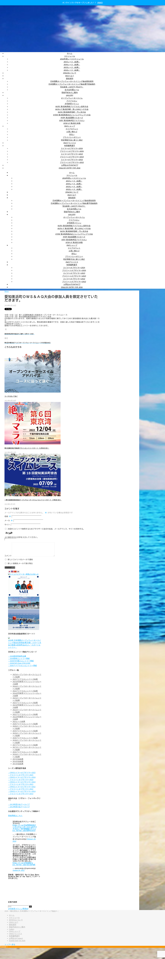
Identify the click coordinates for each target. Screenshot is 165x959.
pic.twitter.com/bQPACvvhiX (24, 830)
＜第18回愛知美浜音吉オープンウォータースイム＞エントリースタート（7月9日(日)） (33, 500)
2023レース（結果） (72, 67)
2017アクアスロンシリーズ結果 (25, 745)
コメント (8, 556)
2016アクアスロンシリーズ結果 (25, 752)
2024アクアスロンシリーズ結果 (25, 691)
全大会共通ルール (72, 89)
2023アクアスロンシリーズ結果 (25, 703)
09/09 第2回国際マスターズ (72, 117)
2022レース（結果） (72, 70)
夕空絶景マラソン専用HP (18, 909)
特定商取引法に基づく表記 (72, 140)
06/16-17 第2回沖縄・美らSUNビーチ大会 (71, 109)
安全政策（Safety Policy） (72, 87)
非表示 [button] (100, 3)
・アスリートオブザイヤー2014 (20, 794)
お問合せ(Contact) (69, 165)
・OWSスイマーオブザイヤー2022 (21, 787)
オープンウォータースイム (72, 98)
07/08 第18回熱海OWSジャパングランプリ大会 (72, 115)
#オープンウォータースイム (24, 826)
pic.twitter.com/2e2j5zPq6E (24, 865)
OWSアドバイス (69, 143)
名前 (7, 516)
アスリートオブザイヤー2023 (72, 157)
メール (8, 520)
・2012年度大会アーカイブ (19, 807)
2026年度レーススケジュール (72, 59)
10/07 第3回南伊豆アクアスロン (72, 120)
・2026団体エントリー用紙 (19, 658)
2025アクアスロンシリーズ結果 (25, 679)
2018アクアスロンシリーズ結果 (25, 738)
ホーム (69, 53)
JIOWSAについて (69, 73)
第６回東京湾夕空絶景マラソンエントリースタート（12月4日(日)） (26, 448)
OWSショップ (69, 126)
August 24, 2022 (18, 870)
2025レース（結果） (72, 61)
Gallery (69, 95)
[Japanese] (9, 571)
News (6, 291)
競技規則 (69, 78)
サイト (7, 525)
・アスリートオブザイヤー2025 (20, 775)
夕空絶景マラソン (72, 103)
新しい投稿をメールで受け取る (20, 563)
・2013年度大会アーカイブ (19, 804)
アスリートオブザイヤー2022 (72, 162)
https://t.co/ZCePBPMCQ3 (23, 825)
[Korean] (18, 571)
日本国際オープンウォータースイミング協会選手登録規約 (71, 84)
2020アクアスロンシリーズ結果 (25, 724)
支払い (72, 134)
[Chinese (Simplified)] (15, 571)
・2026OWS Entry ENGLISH (19, 663)
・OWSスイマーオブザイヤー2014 (21, 791)
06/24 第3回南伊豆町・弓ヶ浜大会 (72, 112)
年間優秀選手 (69, 145)
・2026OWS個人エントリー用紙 (21, 661)
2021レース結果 (19, 721)
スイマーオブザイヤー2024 (72, 148)
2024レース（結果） (72, 64)
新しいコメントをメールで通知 (20, 559)
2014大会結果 (18, 761)
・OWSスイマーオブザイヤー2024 (21, 777)
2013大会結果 (18, 764)
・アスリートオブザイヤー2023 (20, 784)
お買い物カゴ (71, 131)
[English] (12, 571)
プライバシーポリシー (72, 137)
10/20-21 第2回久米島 (71, 123)
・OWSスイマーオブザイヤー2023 (21, 782)
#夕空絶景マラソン (28, 829)
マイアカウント (72, 129)
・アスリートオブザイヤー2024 (20, 780)
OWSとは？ (69, 75)
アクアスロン (71, 101)
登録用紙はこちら (15, 816)
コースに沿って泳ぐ (11, 396)
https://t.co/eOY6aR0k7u (23, 863)
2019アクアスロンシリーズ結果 (25, 731)
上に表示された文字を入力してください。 (21, 537)
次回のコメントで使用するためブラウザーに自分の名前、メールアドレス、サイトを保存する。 (46, 529)
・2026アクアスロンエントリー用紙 (22, 666)
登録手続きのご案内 (70, 92)
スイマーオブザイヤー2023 (72, 154)
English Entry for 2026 (69, 168)
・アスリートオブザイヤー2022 (20, 789)
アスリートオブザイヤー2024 (72, 151)
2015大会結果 (18, 759)
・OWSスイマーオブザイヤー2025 (21, 773)
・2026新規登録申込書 (17, 656)
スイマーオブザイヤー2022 (72, 159)
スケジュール (69, 56)
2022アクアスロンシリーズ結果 (25, 714)
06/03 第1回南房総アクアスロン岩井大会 (71, 106)
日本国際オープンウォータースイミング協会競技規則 (71, 81)
